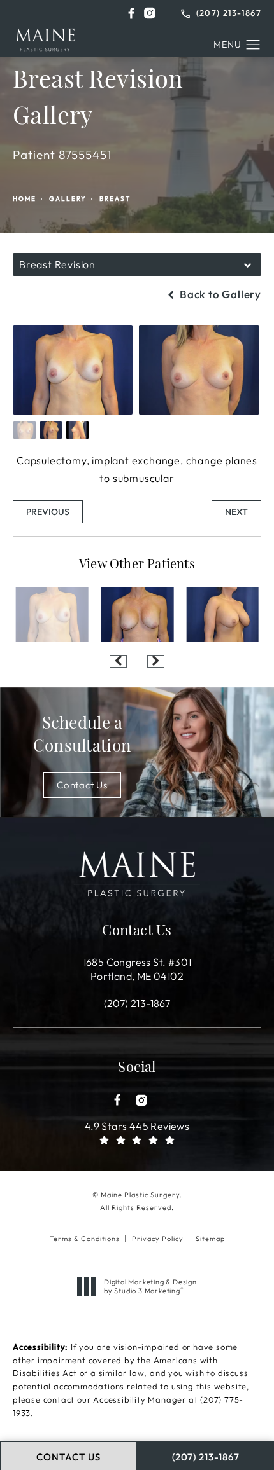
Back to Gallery (219, 294)
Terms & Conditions (85, 1238)
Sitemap (210, 1238)
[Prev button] (118, 661)
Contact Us (82, 785)
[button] (131, 13)
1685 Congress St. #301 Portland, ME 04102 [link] (137, 969)
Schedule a (82, 736)
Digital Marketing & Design (150, 1286)
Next (236, 512)
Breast (115, 199)
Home (24, 199)
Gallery (68, 199)
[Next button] (155, 661)
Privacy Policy (158, 1238)
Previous (47, 512)
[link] (221, 11)
